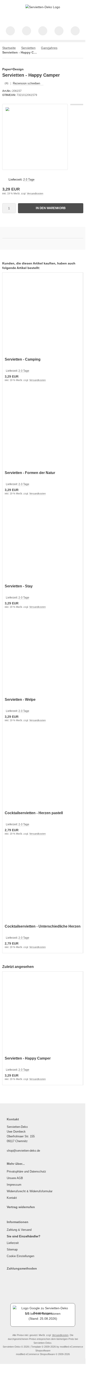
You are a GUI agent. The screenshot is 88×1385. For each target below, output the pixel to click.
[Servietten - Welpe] (43, 655)
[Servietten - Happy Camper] (43, 1014)
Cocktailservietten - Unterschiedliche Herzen (43, 926)
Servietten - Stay (19, 586)
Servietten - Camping (23, 359)
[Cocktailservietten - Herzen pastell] (43, 769)
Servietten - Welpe (20, 699)
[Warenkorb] (58, 30)
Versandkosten (35, 193)
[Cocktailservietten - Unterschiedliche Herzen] (43, 882)
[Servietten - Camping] (43, 315)
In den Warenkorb (51, 208)
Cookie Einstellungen (20, 1256)
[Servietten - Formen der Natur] (43, 429)
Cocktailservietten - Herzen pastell (34, 813)
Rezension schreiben (26, 83)
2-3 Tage (28, 179)
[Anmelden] (42, 30)
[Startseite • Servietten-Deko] (42, 7)
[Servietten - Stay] (43, 542)
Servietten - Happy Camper (28, 1058)
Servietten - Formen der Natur (30, 473)
